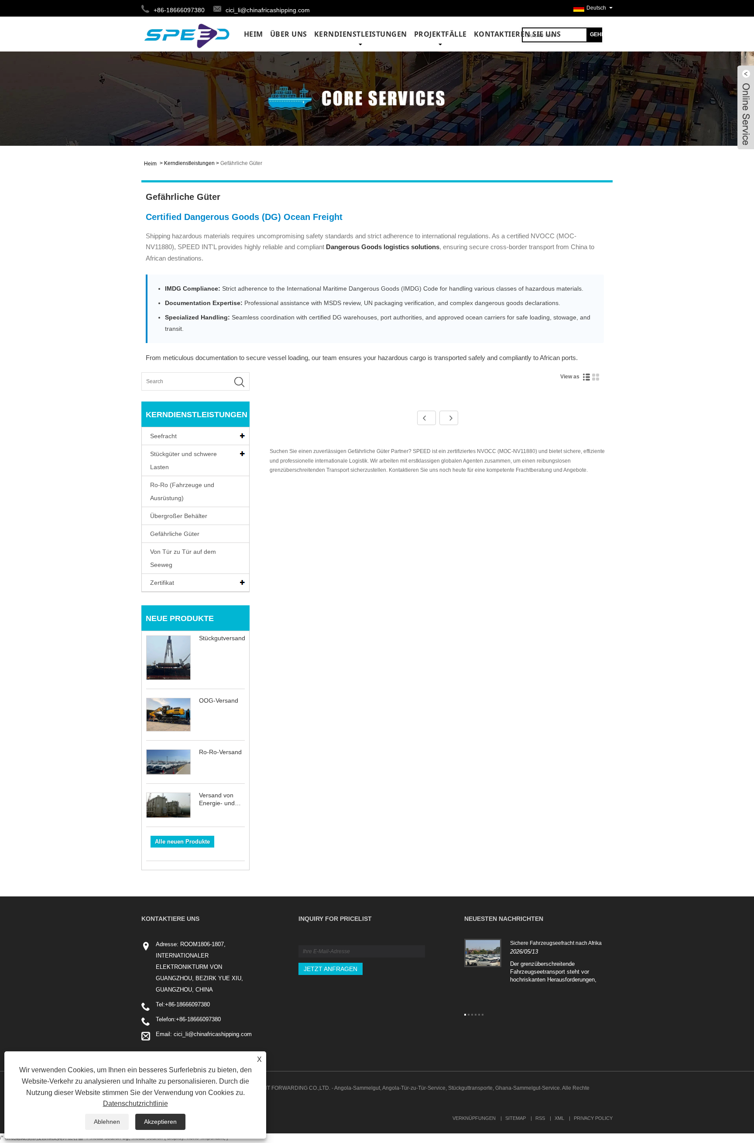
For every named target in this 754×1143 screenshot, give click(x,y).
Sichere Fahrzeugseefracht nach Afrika (556, 943)
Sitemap (515, 1118)
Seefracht (163, 435)
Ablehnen (107, 1121)
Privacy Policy (593, 1118)
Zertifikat (162, 582)
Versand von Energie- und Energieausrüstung (222, 799)
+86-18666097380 (187, 1004)
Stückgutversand (222, 638)
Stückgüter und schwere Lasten (183, 460)
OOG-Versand (218, 700)
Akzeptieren (160, 1121)
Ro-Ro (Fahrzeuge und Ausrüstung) (182, 491)
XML (559, 1118)
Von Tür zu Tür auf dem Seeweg (183, 558)
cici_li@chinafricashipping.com (268, 10)
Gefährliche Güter (241, 163)
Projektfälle (440, 34)
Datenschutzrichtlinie (135, 1103)
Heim (253, 34)
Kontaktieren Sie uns (517, 34)
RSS (540, 1118)
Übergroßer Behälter (178, 515)
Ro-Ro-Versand (220, 751)
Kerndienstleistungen (360, 34)
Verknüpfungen (474, 1118)
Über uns (288, 34)
